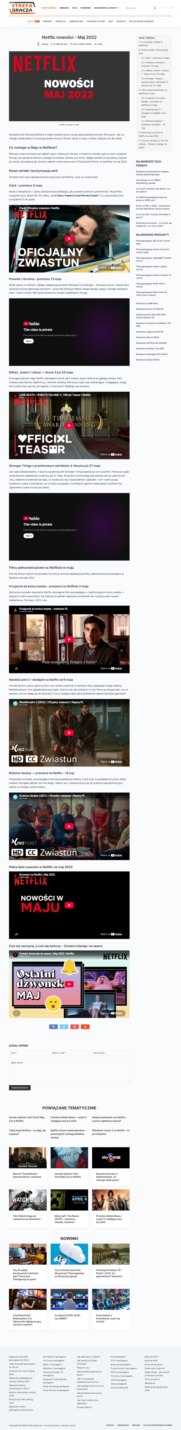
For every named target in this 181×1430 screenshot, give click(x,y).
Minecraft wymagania (121, 1364)
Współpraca (123, 1425)
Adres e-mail (59, 1053)
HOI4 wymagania (119, 1380)
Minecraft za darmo (154, 1364)
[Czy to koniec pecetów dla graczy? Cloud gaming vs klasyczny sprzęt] (69, 1254)
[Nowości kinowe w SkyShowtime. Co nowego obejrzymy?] (111, 1157)
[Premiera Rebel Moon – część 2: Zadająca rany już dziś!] (111, 1199)
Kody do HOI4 (151, 1360)
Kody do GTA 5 (151, 1356)
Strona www (99, 1053)
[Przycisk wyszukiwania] (155, 8)
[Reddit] (85, 1026)
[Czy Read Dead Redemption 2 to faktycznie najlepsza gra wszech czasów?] (28, 1299)
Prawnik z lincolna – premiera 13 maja (153, 64)
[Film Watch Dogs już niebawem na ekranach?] (28, 1199)
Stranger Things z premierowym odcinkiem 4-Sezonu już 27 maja (155, 82)
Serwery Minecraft (119, 1387)
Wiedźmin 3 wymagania (54, 1368)
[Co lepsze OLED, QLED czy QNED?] (69, 1299)
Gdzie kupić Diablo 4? (155, 1368)
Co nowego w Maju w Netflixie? (151, 44)
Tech (74, 8)
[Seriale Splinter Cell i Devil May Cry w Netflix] (69, 1157)
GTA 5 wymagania (119, 1360)
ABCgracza (150, 1383)
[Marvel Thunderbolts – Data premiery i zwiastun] (28, 1157)
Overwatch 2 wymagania (54, 1356)
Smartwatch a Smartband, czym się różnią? (108, 1318)
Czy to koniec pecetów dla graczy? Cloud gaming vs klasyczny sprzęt (69, 1273)
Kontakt (110, 1425)
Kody (110, 21)
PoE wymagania (118, 1356)
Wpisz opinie (17, 1062)
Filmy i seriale (49, 8)
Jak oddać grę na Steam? (88, 1356)
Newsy (33, 21)
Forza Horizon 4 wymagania (56, 1390)
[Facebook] (161, 8)
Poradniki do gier (96, 21)
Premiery (47, 21)
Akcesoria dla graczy (105, 8)
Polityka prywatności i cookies (157, 1425)
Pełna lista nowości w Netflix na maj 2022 (151, 134)
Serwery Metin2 (84, 1407)
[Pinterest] (74, 1026)
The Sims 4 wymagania (122, 1376)
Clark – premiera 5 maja (157, 58)
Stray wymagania (119, 1384)
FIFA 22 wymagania (120, 1372)
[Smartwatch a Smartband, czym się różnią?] (111, 1299)
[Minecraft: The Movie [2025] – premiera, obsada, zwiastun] (69, 1199)
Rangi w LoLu (83, 1367)
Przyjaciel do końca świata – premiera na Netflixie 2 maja (153, 101)
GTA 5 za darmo (152, 1379)
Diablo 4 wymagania (52, 1364)
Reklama (136, 1425)
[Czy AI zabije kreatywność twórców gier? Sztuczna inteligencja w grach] (28, 1254)
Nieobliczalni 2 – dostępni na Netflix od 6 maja (153, 113)
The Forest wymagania (53, 1360)
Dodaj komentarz (20, 1087)
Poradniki (86, 8)
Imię (13, 1053)
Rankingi (64, 8)
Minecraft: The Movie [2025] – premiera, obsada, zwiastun (67, 1219)
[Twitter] (166, 8)
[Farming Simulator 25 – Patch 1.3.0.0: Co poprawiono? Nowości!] (111, 1254)
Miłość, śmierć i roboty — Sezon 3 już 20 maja (155, 72)
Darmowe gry (76, 21)
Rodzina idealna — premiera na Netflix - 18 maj (153, 124)
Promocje (61, 21)
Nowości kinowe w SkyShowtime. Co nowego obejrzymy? (107, 1176)
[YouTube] (171, 8)
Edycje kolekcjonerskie (141, 21)
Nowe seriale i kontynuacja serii (153, 52)
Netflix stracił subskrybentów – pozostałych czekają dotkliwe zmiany (68, 1134)
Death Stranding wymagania (56, 1386)
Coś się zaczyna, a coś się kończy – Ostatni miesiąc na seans (153, 144)
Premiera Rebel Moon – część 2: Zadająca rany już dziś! (109, 1219)
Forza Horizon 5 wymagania (124, 1368)
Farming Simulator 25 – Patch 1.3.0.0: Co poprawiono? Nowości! (109, 1273)
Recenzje (121, 21)
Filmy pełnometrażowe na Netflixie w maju (153, 92)
